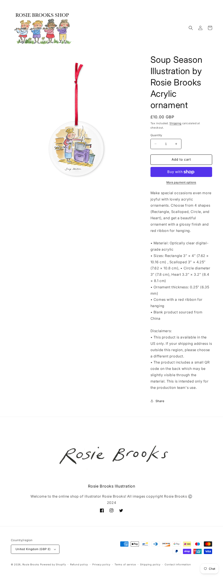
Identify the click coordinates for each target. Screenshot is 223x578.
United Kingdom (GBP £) (33, 549)
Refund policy (79, 564)
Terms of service (125, 564)
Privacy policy (101, 564)
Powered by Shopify (53, 564)
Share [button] (159, 401)
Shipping (175, 123)
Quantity (156, 135)
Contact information (178, 564)
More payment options (181, 182)
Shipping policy (150, 564)
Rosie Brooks (30, 564)
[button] (191, 28)
